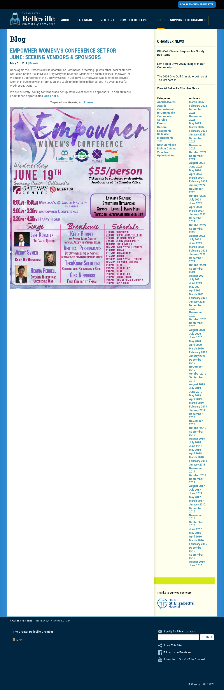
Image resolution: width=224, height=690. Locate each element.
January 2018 (197, 464)
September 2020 (196, 325)
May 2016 (195, 532)
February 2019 (198, 406)
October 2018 (197, 428)
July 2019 (195, 388)
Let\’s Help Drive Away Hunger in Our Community (181, 65)
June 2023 (195, 203)
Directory (106, 20)
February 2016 (198, 544)
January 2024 (197, 185)
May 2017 (195, 497)
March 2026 (196, 102)
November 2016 (196, 517)
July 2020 (195, 333)
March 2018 (196, 457)
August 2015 (197, 561)
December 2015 (196, 549)
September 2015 (196, 556)
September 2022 (196, 230)
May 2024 (195, 170)
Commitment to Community (166, 111)
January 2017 (197, 504)
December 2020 (196, 307)
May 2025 (195, 123)
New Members (166, 144)
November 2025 (196, 118)
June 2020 (195, 337)
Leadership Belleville (164, 132)
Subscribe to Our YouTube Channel (184, 659)
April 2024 (195, 174)
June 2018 (195, 446)
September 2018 (196, 433)
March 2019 (196, 402)
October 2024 (197, 152)
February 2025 (198, 130)
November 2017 (196, 470)
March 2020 (196, 348)
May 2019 (195, 395)
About (66, 20)
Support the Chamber (188, 20)
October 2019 (197, 373)
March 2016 (196, 540)
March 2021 (196, 294)
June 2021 (195, 283)
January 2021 (197, 301)
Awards (161, 105)
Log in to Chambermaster (197, 4)
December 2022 (196, 220)
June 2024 (195, 166)
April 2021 (195, 290)
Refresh (40, 620)
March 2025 (196, 127)
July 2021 (195, 279)
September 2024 (196, 157)
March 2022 (196, 246)
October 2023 (197, 195)
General (162, 127)
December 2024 (196, 140)
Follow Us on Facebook (177, 652)
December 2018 (196, 416)
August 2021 (197, 275)
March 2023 (196, 210)
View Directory (60, 620)
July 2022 (195, 239)
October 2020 (197, 319)
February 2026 (198, 105)
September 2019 (196, 379)
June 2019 (195, 391)
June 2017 (195, 493)
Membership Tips (165, 139)
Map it (20, 639)
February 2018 (198, 460)
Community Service (164, 118)
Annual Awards (166, 102)
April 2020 (195, 344)
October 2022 (197, 225)
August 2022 (197, 235)
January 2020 (197, 356)
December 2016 (196, 510)
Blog (160, 20)
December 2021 (196, 260)
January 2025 (197, 134)
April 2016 (195, 536)
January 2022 (197, 254)
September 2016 (196, 524)
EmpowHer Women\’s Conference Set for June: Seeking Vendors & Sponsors (63, 53)
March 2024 (196, 177)
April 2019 (195, 399)
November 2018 (196, 422)
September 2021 (196, 270)
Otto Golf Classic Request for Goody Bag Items (180, 53)
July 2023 (195, 199)
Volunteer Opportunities (165, 154)
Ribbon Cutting (166, 148)
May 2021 (195, 286)
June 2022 (195, 243)
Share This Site (172, 645)
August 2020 (197, 330)
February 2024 (198, 181)
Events (33, 63)
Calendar (84, 20)
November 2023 (196, 190)
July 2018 (195, 442)
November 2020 (196, 314)
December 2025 (196, 111)
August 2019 (197, 384)
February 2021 (198, 298)
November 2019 (196, 368)
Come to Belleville (135, 20)
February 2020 (198, 352)
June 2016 (195, 529)
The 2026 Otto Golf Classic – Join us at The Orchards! (182, 78)
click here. (51, 96)
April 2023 (195, 207)
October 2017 (197, 475)
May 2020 (195, 341)
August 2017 (197, 486)
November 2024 (196, 147)
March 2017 (196, 500)
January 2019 (197, 410)
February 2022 (198, 250)
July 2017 (195, 489)
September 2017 (196, 481)
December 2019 (196, 361)
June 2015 (195, 565)
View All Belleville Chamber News (178, 88)
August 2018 (197, 438)
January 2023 (197, 214)
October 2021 (197, 265)
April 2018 (195, 453)
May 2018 (195, 449)
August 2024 (197, 162)
